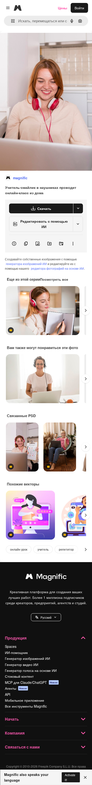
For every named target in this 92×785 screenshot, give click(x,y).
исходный (33, 42)
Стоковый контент (19, 676)
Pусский (46, 617)
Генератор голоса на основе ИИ (31, 670)
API (7, 694)
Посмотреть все (54, 279)
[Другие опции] (73, 244)
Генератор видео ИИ (21, 664)
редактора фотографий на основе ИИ (57, 268)
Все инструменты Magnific (26, 706)
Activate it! (70, 777)
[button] (46, 617)
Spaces (10, 646)
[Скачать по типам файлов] (78, 208)
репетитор (66, 549)
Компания (15, 733)
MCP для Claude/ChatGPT (31, 682)
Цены (62, 7)
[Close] (85, 777)
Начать (12, 719)
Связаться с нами (22, 747)
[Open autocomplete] (11, 21)
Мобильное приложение (24, 700)
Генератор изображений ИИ (27, 658)
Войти (79, 7)
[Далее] (85, 310)
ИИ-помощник (16, 652)
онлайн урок (18, 549)
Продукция (15, 638)
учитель (43, 549)
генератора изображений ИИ (26, 264)
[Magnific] (46, 577)
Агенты (16, 688)
